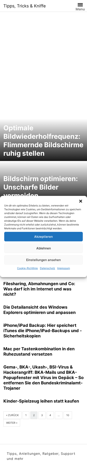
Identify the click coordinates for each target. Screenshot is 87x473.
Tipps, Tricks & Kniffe (24, 6)
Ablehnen (43, 248)
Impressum (63, 268)
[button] (81, 201)
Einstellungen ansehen (43, 260)
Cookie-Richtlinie (27, 268)
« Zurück (12, 415)
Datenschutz (47, 268)
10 (67, 415)
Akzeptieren (43, 237)
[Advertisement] (43, 64)
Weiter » (11, 422)
